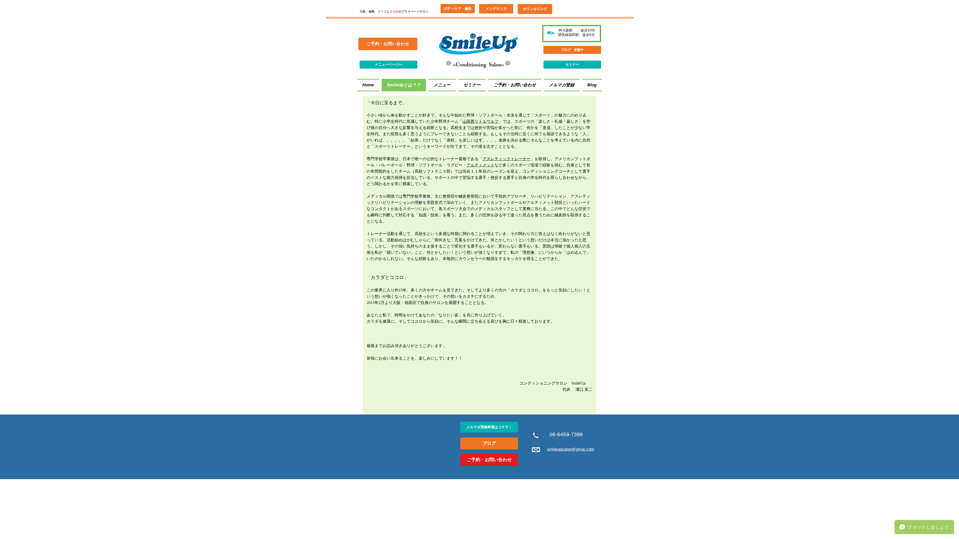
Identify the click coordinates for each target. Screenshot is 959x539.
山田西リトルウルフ (480, 121)
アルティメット (480, 165)
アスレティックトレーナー (506, 159)
